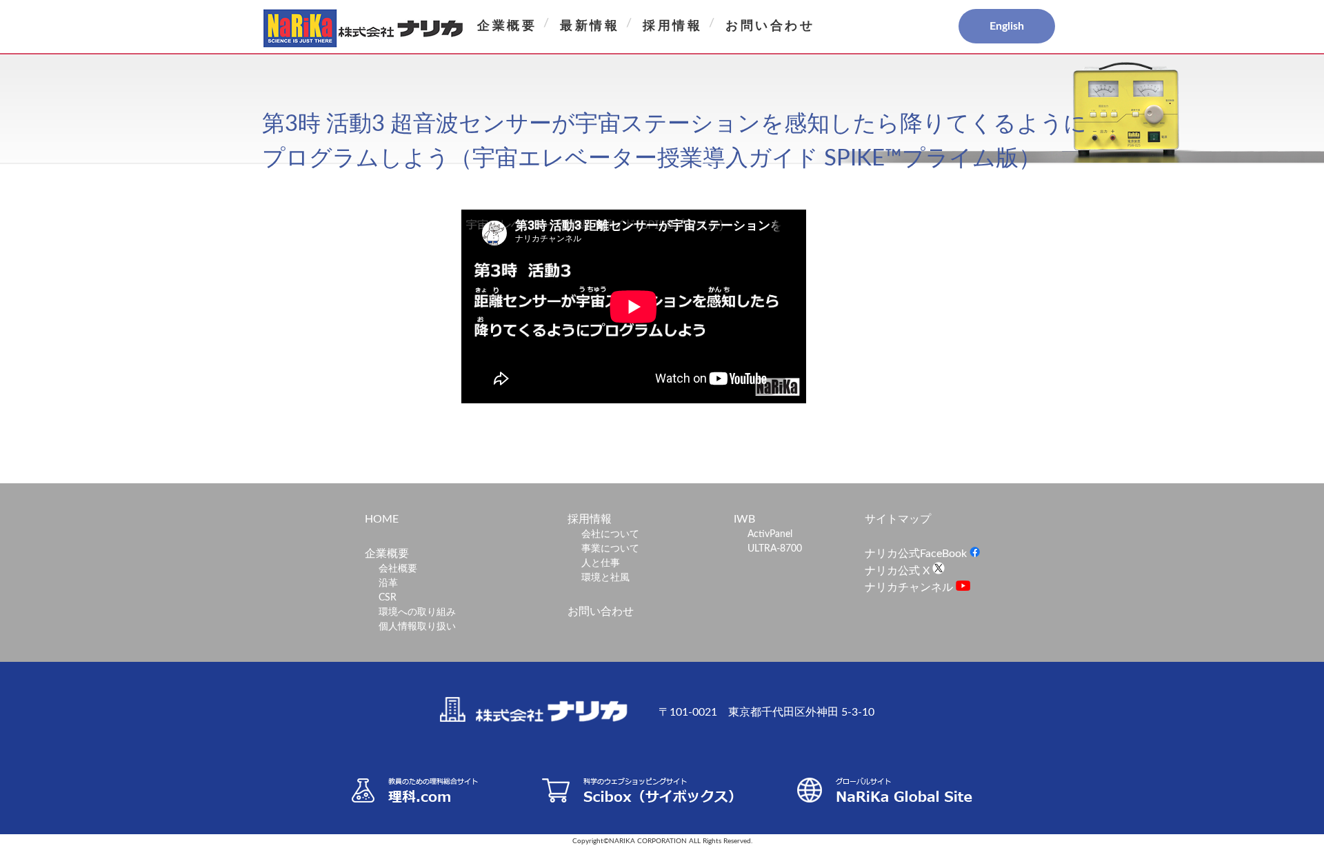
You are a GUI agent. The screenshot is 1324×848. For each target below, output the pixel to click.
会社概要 (398, 569)
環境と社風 (605, 578)
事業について (610, 549)
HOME (382, 519)
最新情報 (589, 26)
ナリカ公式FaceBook (917, 553)
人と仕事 (600, 563)
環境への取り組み (417, 612)
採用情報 (672, 26)
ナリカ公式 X (898, 570)
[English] (958, 27)
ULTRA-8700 (775, 549)
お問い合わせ (770, 26)
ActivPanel (770, 534)
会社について (610, 534)
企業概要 (506, 26)
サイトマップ (898, 519)
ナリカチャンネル (910, 587)
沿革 (388, 583)
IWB (744, 519)
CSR (388, 598)
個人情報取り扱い (417, 627)
